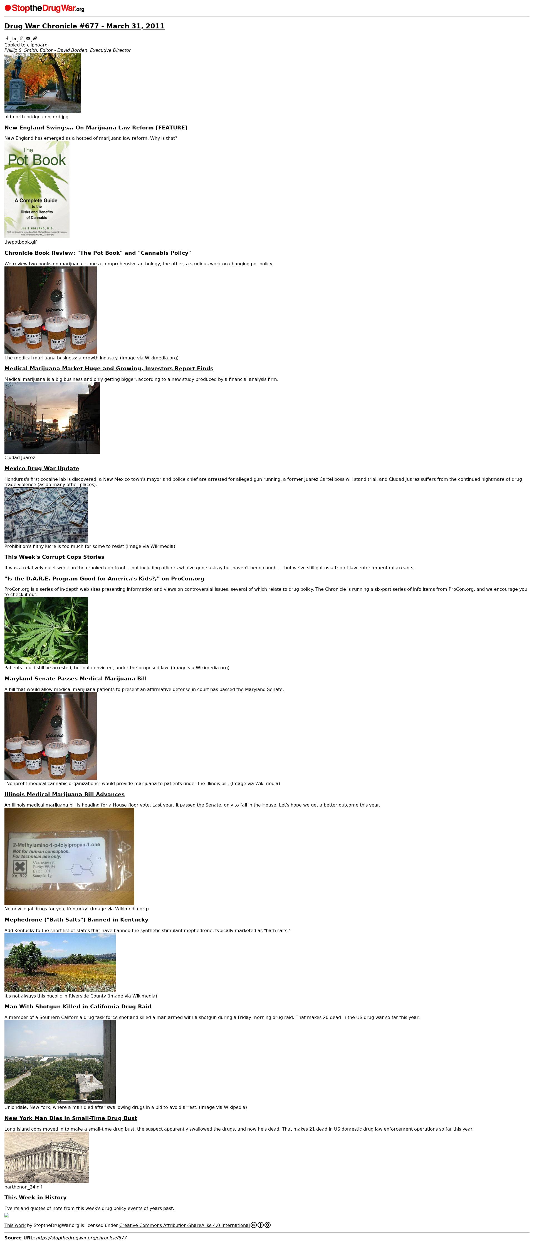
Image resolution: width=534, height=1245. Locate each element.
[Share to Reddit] (21, 39)
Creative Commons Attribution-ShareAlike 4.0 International (184, 1225)
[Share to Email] (28, 39)
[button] (267, 42)
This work (15, 1225)
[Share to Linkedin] (14, 39)
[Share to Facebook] (7, 39)
